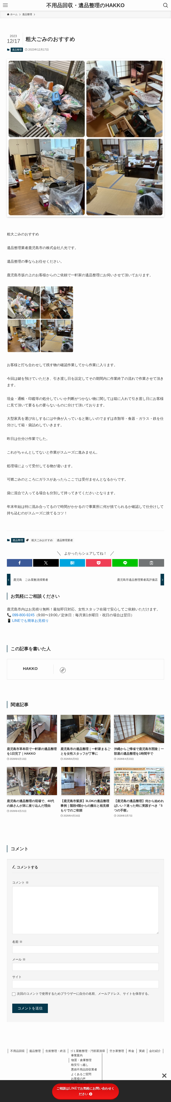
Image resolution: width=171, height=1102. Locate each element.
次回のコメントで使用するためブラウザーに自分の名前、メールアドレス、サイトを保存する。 (84, 993)
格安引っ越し (79, 1064)
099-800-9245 (23, 615)
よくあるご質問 (81, 1074)
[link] (63, 670)
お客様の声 (78, 1078)
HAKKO (30, 668)
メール (19, 959)
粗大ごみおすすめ (42, 540)
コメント (20, 882)
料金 (131, 1051)
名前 (17, 942)
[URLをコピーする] (151, 563)
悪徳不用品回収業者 (84, 1069)
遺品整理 (17, 49)
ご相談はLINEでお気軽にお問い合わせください (85, 1091)
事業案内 (77, 1055)
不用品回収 (17, 1051)
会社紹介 (155, 1051)
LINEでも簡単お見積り (30, 621)
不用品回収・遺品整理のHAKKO (85, 5)
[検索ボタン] (165, 5)
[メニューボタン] (5, 5)
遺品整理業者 (65, 540)
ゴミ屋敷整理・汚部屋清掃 (87, 1051)
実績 (142, 1051)
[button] (19, 563)
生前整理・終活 (55, 1051)
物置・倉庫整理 (81, 1060)
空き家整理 (117, 1051)
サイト (17, 977)
